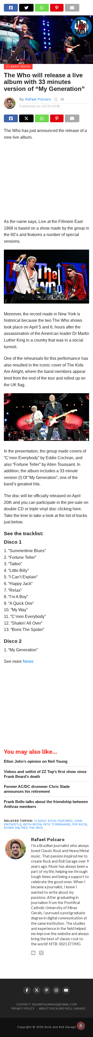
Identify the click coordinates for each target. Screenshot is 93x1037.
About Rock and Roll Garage (62, 1008)
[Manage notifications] (81, 1026)
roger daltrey (15, 827)
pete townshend (57, 824)
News (28, 661)
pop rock (79, 824)
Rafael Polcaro (38, 99)
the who (36, 827)
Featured (65, 821)
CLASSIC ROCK (45, 821)
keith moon (32, 824)
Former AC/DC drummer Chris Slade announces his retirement (37, 789)
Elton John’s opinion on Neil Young (35, 761)
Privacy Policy (22, 1008)
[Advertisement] (46, 181)
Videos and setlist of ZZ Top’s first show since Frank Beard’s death (45, 774)
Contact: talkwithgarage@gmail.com (47, 1004)
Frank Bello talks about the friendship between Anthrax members (46, 804)
